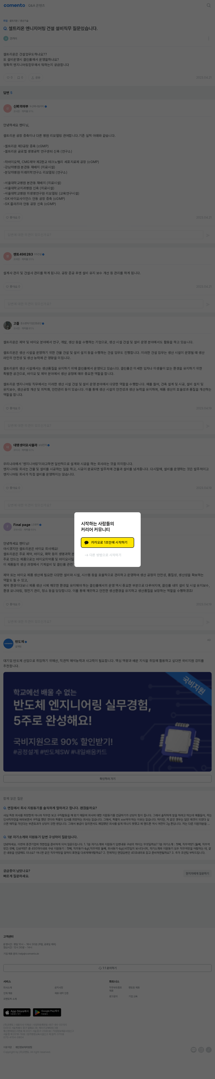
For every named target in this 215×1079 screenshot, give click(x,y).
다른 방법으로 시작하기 (105, 555)
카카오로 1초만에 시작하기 (109, 542)
